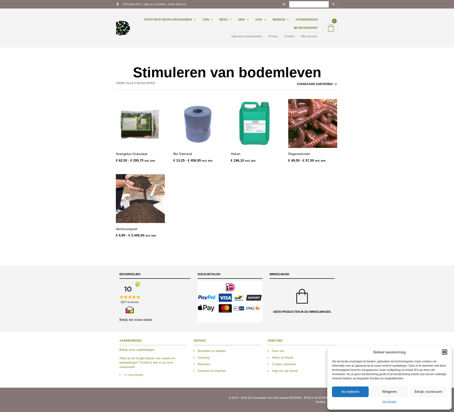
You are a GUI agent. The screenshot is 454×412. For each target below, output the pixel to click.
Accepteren (350, 392)
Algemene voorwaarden (246, 36)
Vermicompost (126, 229)
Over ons (278, 351)
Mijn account (309, 36)
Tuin (205, 19)
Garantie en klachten (212, 371)
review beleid (143, 320)
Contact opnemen (284, 364)
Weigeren (389, 392)
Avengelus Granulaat (131, 154)
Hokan (235, 154)
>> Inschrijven (133, 375)
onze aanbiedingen (141, 350)
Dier (241, 19)
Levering (203, 357)
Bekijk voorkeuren (428, 392)
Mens (223, 19)
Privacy (273, 36)
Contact (289, 36)
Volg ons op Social (284, 371)
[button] (444, 352)
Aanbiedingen (307, 19)
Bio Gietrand (182, 154)
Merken (279, 19)
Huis (258, 19)
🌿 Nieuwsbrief (306, 28)
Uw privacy (389, 401)
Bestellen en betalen (212, 351)
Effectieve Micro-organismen (168, 19)
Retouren (204, 364)
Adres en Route (282, 357)
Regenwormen (299, 154)
